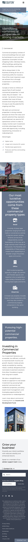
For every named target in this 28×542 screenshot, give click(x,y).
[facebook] (2, 496)
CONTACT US (21, 540)
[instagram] (6, 496)
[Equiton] (8, 1)
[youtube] (9, 496)
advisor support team (9, 462)
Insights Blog (18, 480)
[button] (21, 484)
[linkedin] (12, 496)
